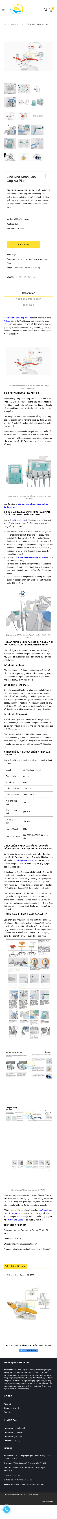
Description (28, 293)
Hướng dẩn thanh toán (13, 1432)
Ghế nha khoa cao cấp (32, 268)
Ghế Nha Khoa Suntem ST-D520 (20, 1275)
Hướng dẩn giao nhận (13, 1436)
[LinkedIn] (34, 277)
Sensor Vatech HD (48, 176)
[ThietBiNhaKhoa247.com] (17, 9)
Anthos (7, 321)
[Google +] (29, 277)
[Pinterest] (25, 277)
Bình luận (28, 305)
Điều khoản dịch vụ (12, 1440)
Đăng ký (7, 1404)
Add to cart (24, 244)
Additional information (28, 299)
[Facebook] (16, 277)
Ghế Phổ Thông (26, 1278)
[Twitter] (20, 277)
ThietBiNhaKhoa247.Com (18, 1494)
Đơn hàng (8, 1412)
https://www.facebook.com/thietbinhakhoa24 (31, 1249)
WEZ (51, 1501)
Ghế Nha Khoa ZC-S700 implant (44, 176)
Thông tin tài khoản (12, 1408)
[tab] (28, 294)
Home (4, 24)
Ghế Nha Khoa (13, 1278)
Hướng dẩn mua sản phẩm (15, 1428)
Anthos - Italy (15, 24)
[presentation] (4, 1303)
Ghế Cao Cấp (34, 259)
